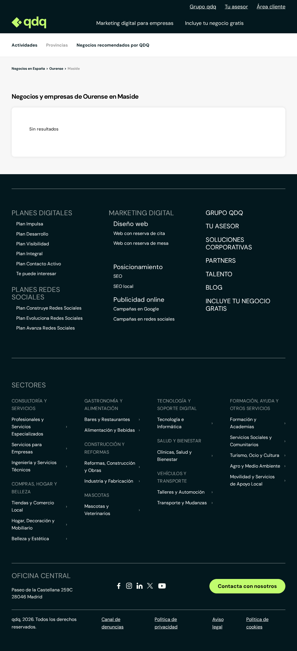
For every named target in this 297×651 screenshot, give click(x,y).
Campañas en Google (136, 309)
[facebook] (119, 587)
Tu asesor (236, 6)
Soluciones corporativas (229, 243)
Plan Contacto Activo (38, 264)
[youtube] (161, 588)
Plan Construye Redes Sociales (49, 308)
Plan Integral (29, 254)
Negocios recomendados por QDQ (113, 45)
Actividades (24, 45)
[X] (150, 587)
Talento (219, 274)
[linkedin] (140, 587)
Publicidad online (138, 300)
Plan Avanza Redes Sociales (45, 328)
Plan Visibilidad (32, 244)
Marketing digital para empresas (134, 23)
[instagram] (129, 587)
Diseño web (130, 224)
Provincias (57, 45)
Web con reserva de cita (139, 233)
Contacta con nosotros (247, 586)
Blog (214, 287)
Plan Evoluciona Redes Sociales (49, 318)
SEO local (123, 286)
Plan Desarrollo (32, 234)
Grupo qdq (203, 6)
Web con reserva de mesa (141, 243)
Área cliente (271, 6)
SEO (117, 276)
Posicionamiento (138, 267)
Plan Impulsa (29, 224)
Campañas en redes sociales (144, 319)
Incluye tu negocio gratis (214, 23)
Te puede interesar (36, 274)
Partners (221, 260)
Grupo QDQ (224, 213)
